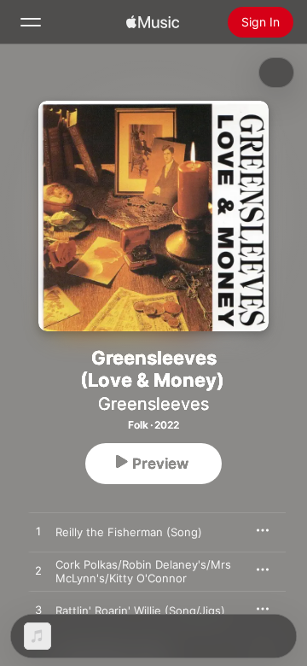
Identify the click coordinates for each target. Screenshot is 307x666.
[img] (152, 22)
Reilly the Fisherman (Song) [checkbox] (128, 532)
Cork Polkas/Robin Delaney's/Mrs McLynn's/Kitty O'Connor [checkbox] (143, 571)
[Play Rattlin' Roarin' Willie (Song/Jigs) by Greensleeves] (38, 610)
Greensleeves (153, 404)
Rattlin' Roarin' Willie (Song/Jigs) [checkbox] (140, 610)
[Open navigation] (30, 22)
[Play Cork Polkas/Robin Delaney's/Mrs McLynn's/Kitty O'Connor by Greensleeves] (38, 571)
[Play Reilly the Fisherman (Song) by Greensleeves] (38, 532)
